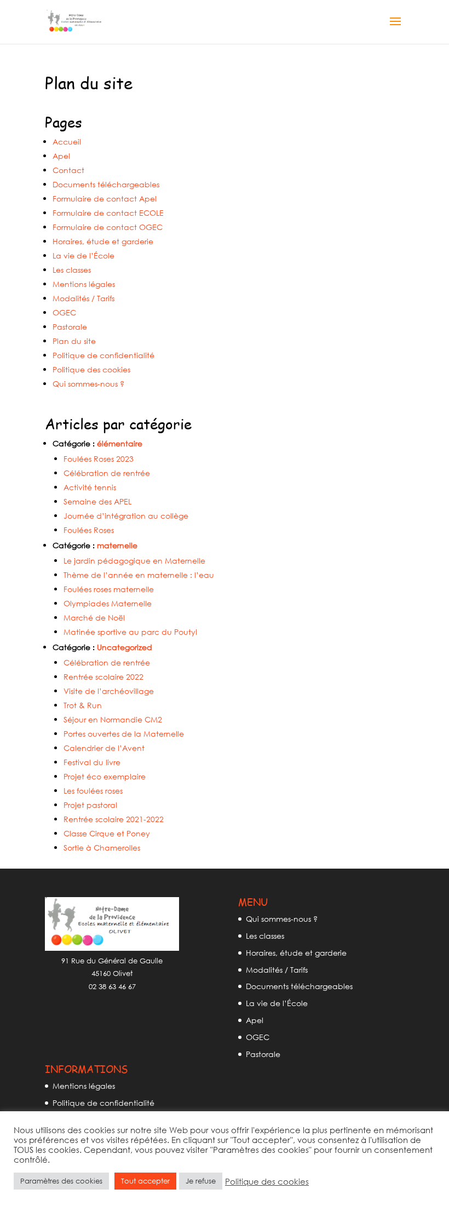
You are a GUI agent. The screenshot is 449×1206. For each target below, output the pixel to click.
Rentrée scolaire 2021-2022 (114, 819)
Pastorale (70, 326)
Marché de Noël (94, 617)
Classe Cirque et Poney (107, 833)
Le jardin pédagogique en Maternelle (134, 560)
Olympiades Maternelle (108, 603)
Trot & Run (83, 705)
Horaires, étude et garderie (103, 241)
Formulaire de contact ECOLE (108, 213)
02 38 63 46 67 (112, 986)
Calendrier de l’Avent (104, 748)
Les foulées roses (93, 790)
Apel (61, 156)
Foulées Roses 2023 (99, 458)
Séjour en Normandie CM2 (113, 719)
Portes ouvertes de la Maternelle (124, 733)
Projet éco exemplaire (105, 776)
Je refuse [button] (201, 1181)
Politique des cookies (91, 369)
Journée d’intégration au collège (126, 515)
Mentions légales (84, 284)
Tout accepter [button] (145, 1181)
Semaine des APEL (97, 501)
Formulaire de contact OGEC (108, 227)
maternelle (117, 545)
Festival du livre (92, 762)
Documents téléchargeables (106, 184)
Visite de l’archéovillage (109, 691)
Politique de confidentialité (103, 355)
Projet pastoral (90, 805)
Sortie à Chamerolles (102, 847)
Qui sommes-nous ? (88, 383)
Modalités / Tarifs (83, 298)
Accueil (67, 141)
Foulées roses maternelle (109, 589)
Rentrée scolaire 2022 (103, 676)
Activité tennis (90, 487)
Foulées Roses (89, 530)
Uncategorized (124, 647)
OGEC (64, 312)
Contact (68, 170)
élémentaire (119, 443)
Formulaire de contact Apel (105, 198)
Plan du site (74, 341)
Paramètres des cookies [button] (61, 1181)
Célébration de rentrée (107, 473)
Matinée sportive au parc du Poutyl (130, 632)
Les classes (72, 270)
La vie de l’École (83, 255)
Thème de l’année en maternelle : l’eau (139, 575)
